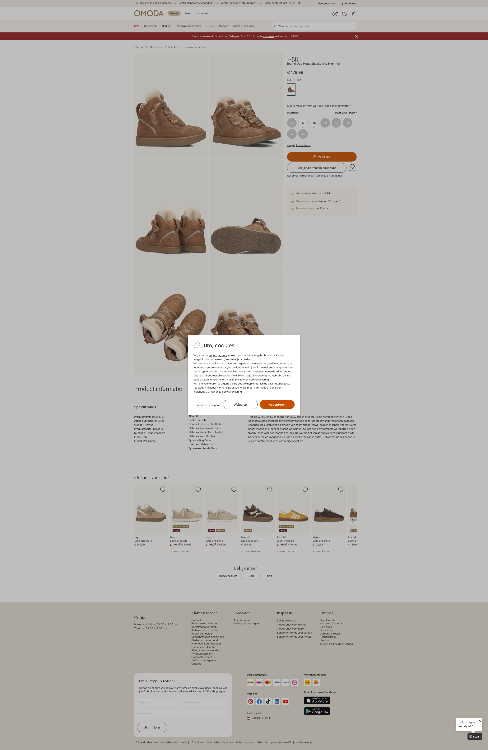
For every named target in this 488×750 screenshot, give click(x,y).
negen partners (218, 355)
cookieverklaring (259, 379)
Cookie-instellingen (207, 405)
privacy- (240, 379)
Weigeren (240, 404)
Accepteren (277, 404)
